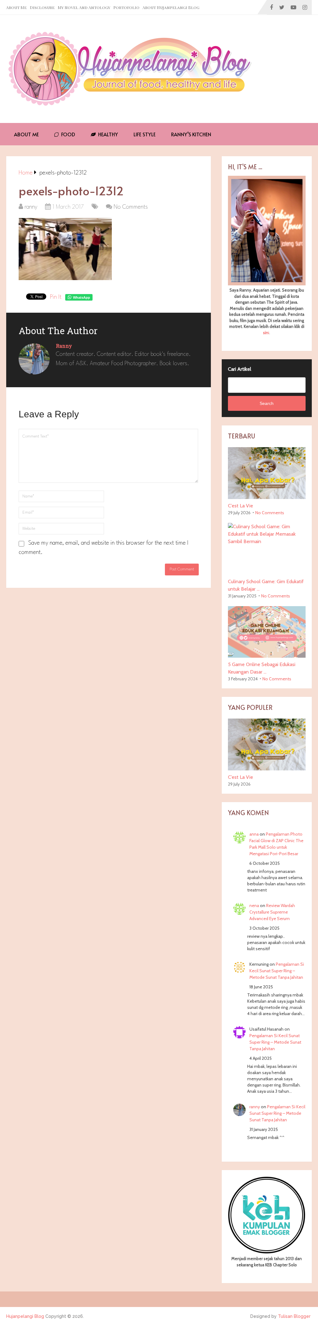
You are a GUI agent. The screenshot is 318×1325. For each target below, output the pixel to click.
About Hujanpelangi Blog (171, 7)
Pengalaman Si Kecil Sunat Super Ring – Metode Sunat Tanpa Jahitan (276, 970)
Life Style (145, 134)
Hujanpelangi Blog (25, 1316)
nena (254, 905)
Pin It (55, 297)
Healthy (107, 134)
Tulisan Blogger (294, 1316)
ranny (31, 207)
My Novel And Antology (84, 7)
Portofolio (126, 7)
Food (67, 134)
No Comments (131, 207)
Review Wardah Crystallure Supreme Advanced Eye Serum (272, 912)
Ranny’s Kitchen (191, 134)
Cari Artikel (239, 369)
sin (265, 332)
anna (254, 834)
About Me (16, 7)
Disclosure (42, 7)
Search (267, 403)
